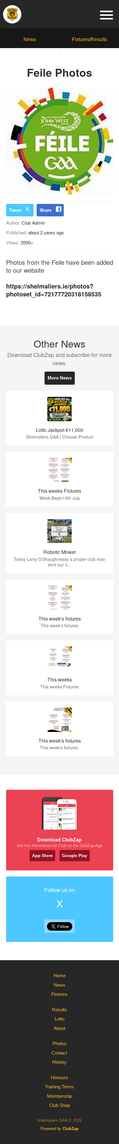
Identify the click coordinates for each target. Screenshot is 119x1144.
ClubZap (70, 1128)
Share (46, 210)
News (29, 39)
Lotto (59, 1018)
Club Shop (59, 1105)
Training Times (59, 1086)
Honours (59, 1077)
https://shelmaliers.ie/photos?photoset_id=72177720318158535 (53, 290)
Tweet (15, 210)
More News (60, 377)
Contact (59, 1052)
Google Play (74, 855)
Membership (59, 1096)
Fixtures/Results (89, 39)
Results (59, 1009)
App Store (42, 855)
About (59, 1028)
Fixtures (59, 994)
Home (59, 975)
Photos (59, 1043)
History (59, 1062)
